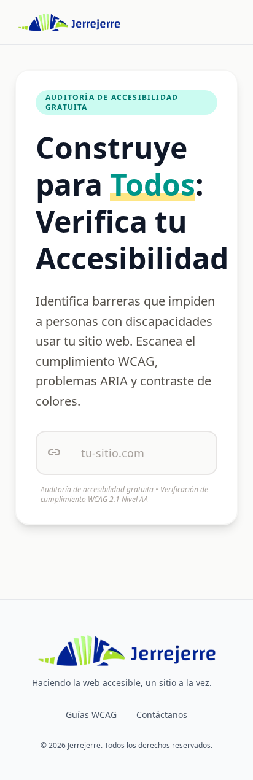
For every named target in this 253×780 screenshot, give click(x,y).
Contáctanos (161, 714)
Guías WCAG (91, 714)
